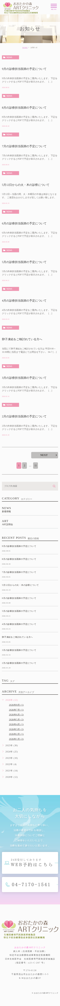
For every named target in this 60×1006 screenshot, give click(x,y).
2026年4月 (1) (16, 724)
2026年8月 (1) (16, 705)
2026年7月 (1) (16, 710)
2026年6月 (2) (16, 715)
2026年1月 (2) (16, 739)
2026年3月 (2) (16, 729)
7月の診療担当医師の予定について (24, 146)
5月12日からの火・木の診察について (25, 184)
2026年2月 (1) (16, 734)
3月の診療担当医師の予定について (24, 378)
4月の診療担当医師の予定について (24, 300)
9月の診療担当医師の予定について (24, 69)
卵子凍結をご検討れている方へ (22, 339)
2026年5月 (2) (16, 719)
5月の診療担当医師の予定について (24, 262)
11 (35, 465)
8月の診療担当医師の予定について (24, 107)
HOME (25, 47)
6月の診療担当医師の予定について (24, 223)
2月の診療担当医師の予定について (24, 416)
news (9, 57)
